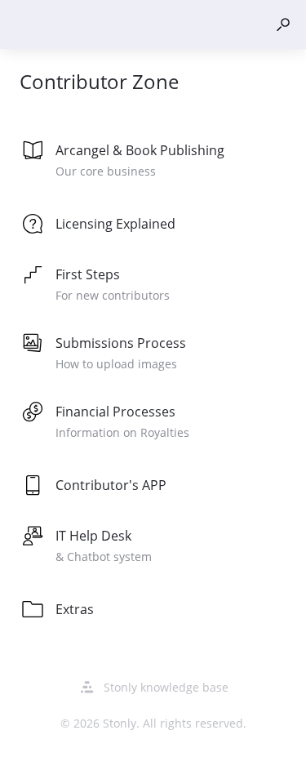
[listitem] (153, 162)
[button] (283, 24)
